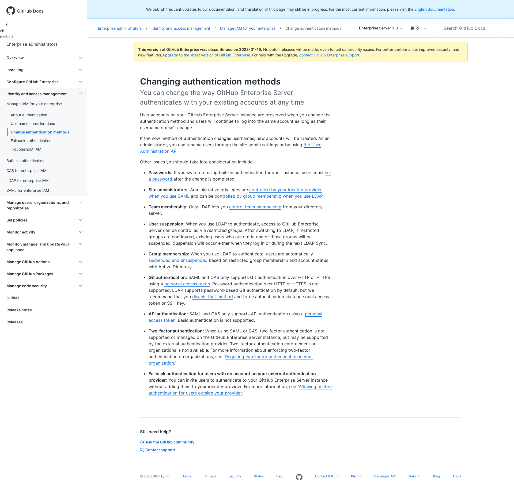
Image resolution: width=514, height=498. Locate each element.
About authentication (29, 115)
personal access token (187, 283)
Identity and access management (184, 28)
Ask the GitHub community (169, 442)
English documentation (434, 9)
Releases (14, 322)
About (456, 476)
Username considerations (33, 123)
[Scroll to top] (502, 486)
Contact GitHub (326, 476)
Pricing (356, 476)
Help (279, 476)
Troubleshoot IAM (26, 149)
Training (414, 476)
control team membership (255, 206)
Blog (436, 476)
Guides (13, 298)
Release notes (19, 310)
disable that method (212, 296)
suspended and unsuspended (178, 260)
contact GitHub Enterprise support (329, 55)
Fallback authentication (31, 140)
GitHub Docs (30, 11)
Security (235, 476)
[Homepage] (299, 477)
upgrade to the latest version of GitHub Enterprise (206, 55)
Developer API (385, 476)
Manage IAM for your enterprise (250, 28)
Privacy (210, 476)
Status (259, 476)
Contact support (160, 449)
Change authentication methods (40, 132)
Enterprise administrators (32, 44)
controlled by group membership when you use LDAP (269, 196)
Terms (187, 476)
